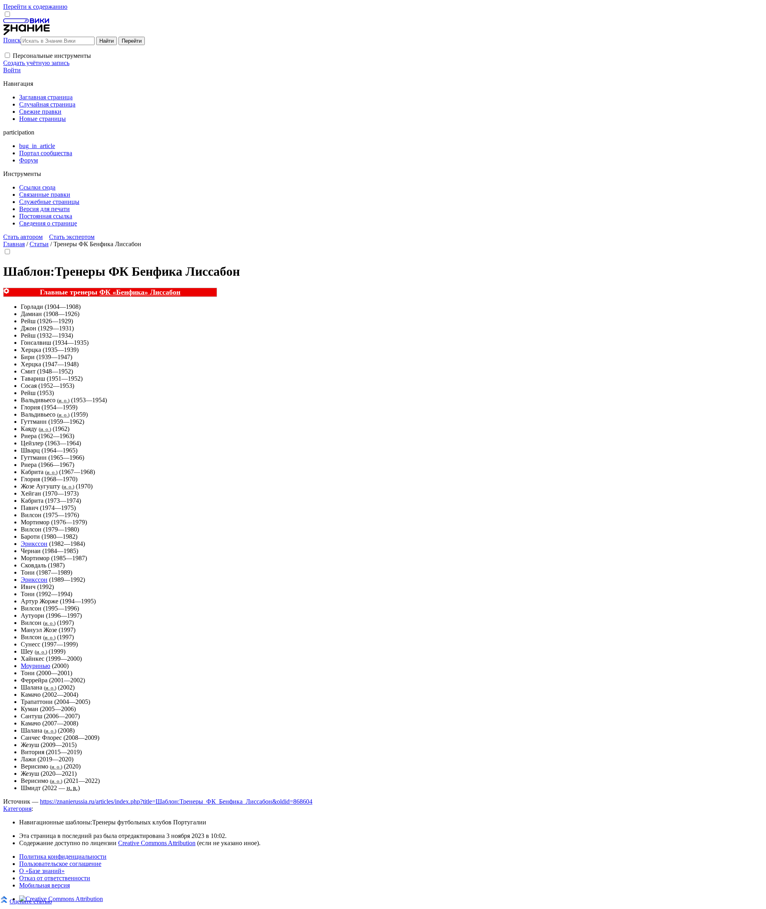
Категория (17, 808)
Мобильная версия (44, 885)
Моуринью (35, 665)
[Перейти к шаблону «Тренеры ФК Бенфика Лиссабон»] (6, 291)
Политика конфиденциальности (63, 856)
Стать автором (23, 236)
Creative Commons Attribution (156, 843)
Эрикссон (34, 543)
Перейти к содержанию (35, 6)
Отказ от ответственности (54, 878)
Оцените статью (31, 901)
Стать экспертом (72, 236)
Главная (14, 244)
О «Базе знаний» (42, 871)
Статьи (39, 244)
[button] (7, 55)
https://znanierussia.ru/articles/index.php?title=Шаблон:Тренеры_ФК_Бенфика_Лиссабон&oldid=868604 (176, 801)
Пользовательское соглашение (60, 863)
